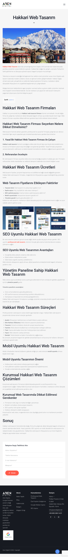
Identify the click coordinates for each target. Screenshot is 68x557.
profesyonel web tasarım (16, 242)
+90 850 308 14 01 (55, 513)
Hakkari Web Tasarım (10, 67)
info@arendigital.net (55, 510)
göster (11, 99)
